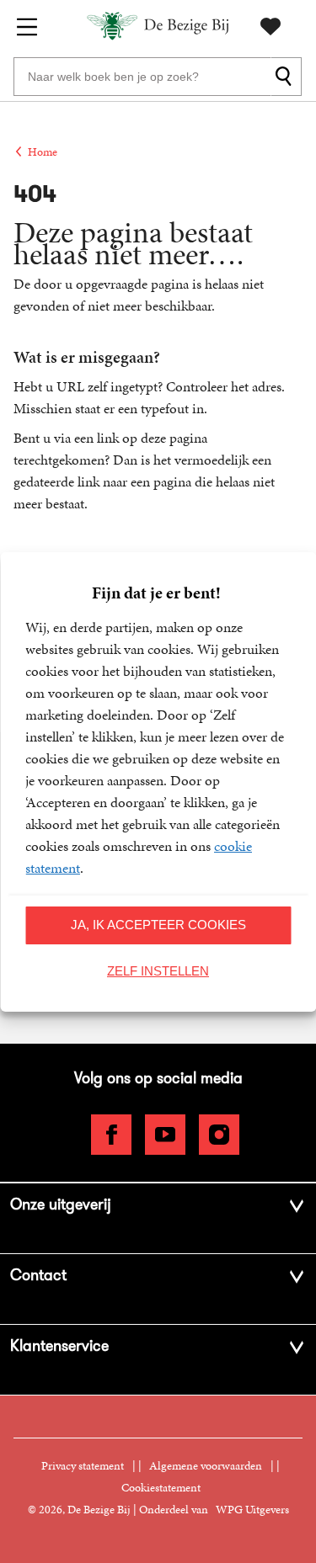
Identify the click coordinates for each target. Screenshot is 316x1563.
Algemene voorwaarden (205, 1466)
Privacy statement (82, 1466)
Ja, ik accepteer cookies (158, 924)
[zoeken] (286, 76)
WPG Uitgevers (252, 1510)
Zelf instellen (158, 971)
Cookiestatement (161, 1488)
